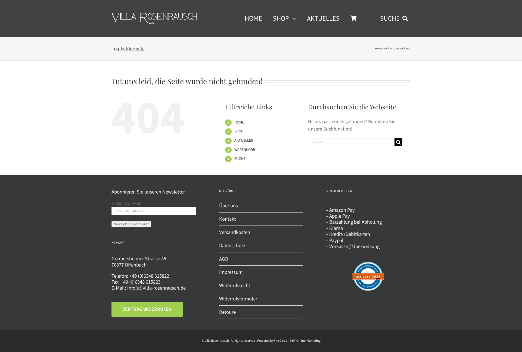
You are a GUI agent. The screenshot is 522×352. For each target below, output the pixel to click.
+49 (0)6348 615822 (149, 276)
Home (378, 48)
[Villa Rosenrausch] (154, 15)
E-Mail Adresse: (126, 203)
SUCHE (239, 158)
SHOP (238, 131)
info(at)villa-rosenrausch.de (156, 287)
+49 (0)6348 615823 (140, 282)
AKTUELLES (243, 140)
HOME (239, 122)
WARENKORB (244, 150)
